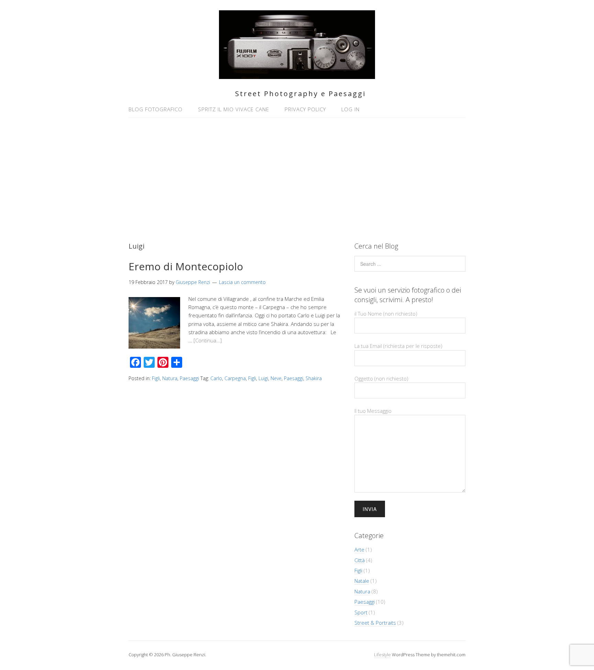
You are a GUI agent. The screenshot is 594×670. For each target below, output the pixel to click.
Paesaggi (189, 378)
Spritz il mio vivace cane (233, 109)
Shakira (314, 378)
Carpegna (235, 378)
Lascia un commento (242, 282)
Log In (350, 109)
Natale (361, 580)
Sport (360, 612)
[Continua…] (208, 340)
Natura (169, 378)
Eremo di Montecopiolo (186, 266)
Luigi (263, 378)
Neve (276, 378)
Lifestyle (382, 654)
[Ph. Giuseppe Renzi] (297, 75)
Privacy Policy (305, 109)
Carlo (216, 378)
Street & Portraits (375, 622)
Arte (359, 549)
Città (359, 560)
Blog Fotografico (156, 109)
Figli (156, 378)
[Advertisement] (297, 176)
